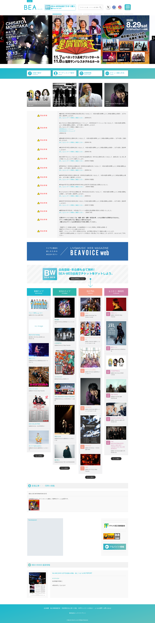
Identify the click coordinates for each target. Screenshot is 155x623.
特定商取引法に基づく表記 (69, 608)
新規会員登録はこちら (77, 279)
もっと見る (39, 456)
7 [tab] (84, 15)
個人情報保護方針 (55, 608)
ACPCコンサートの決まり (85, 608)
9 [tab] (105, 15)
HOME (30, 1)
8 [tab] (94, 15)
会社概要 (46, 608)
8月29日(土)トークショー (66, 129)
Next (153, 38)
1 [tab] (23, 15)
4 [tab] (54, 15)
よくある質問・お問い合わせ (103, 608)
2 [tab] (33, 15)
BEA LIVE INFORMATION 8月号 (38, 493)
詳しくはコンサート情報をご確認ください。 (72, 117)
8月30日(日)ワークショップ (67, 131)
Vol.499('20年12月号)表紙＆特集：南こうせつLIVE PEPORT (72, 573)
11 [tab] (125, 15)
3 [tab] (43, 15)
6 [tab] (74, 15)
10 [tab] (115, 15)
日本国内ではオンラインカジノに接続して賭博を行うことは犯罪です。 (49, 499)
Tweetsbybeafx (32, 520)
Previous (1, 38)
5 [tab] (64, 15)
